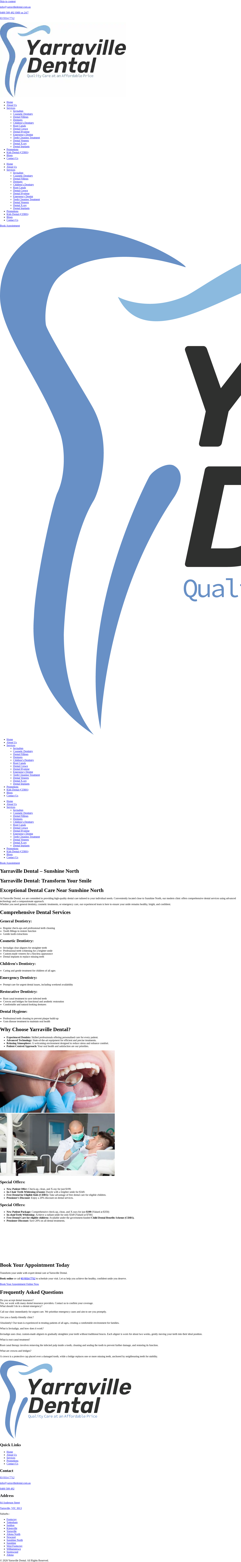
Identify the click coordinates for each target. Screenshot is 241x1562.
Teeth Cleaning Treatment (26, 137)
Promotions (12, 149)
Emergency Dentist (23, 134)
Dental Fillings (20, 117)
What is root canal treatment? (15, 1339)
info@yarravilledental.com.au (15, 7)
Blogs (10, 155)
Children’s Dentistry (23, 122)
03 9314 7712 (7, 18)
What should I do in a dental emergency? (21, 1306)
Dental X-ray (20, 143)
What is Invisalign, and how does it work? (22, 1328)
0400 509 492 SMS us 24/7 (14, 12)
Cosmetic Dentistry (23, 114)
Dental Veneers (21, 140)
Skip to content (8, 1)
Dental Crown (20, 128)
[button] (120, 1300)
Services (11, 108)
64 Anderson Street (10, 1502)
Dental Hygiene (21, 131)
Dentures (17, 119)
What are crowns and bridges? (15, 1350)
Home (10, 102)
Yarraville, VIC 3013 (11, 1508)
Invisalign (18, 111)
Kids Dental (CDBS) (17, 152)
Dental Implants (21, 146)
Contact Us (12, 158)
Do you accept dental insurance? (17, 1300)
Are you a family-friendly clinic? (17, 1317)
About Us (12, 105)
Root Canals (19, 125)
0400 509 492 (7, 1488)
